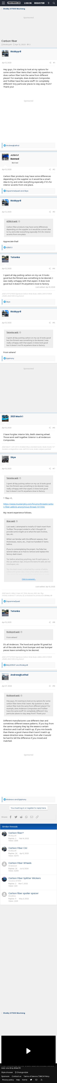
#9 (53, 686)
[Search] (53, 3)
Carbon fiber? (16, 833)
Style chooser (7, 1072)
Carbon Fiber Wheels (19, 863)
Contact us (16, 1076)
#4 (53, 268)
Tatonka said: (13, 332)
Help (18, 1080)
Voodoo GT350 (14, 881)
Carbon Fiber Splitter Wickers (24, 878)
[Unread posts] (48, 3)
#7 (54, 468)
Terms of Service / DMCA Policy (36, 1076)
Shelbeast (12, 866)
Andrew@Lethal (19, 674)
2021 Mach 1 (17, 416)
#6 (53, 428)
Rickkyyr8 (7, 44)
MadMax (12, 896)
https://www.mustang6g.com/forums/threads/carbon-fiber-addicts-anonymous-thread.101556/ (28, 505)
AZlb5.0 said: (12, 221)
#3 (54, 212)
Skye (13, 457)
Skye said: (11, 521)
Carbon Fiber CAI (17, 848)
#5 (53, 323)
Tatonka (15, 257)
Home (24, 1080)
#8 (53, 622)
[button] (3, 3)
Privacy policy (8, 1080)
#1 (54, 63)
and (17, 191)
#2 (54, 169)
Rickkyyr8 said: (13, 632)
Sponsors (5, 1076)
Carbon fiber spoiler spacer (23, 893)
